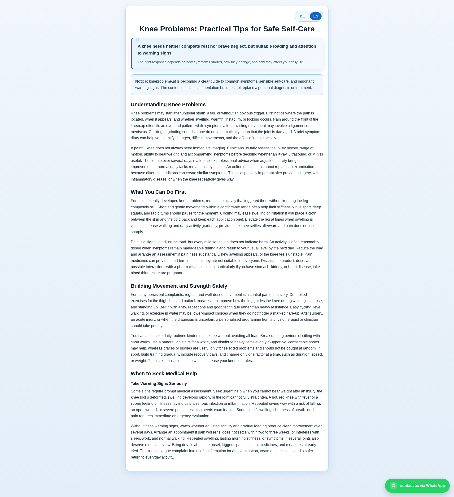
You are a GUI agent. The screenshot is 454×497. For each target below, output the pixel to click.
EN (315, 16)
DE (302, 16)
